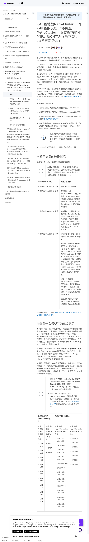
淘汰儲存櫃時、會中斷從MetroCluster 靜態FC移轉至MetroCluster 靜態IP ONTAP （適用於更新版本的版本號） (18, 150)
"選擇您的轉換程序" (51, 119)
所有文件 (5, 10)
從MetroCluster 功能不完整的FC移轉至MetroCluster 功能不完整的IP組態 (19, 111)
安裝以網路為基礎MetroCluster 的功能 (17, 37)
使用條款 (4, 541)
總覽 (11, 95)
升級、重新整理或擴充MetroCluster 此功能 (17, 192)
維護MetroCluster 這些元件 (14, 67)
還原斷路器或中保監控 (17, 125)
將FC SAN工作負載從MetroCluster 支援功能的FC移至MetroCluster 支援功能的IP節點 (18, 170)
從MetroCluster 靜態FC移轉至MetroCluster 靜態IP (15, 72)
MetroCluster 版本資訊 (12, 31)
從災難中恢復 (9, 198)
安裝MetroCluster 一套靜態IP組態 (16, 43)
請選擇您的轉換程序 (14, 78)
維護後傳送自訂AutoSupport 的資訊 (20, 119)
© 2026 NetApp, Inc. (7, 537)
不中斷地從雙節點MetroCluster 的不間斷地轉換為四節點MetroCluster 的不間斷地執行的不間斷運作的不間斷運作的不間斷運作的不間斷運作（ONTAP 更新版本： (18, 135)
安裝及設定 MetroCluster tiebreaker (17, 51)
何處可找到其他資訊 (14, 187)
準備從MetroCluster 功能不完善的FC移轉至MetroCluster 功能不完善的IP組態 (20, 101)
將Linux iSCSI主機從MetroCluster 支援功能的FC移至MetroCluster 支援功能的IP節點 (19, 180)
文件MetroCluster (11, 27)
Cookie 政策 (27, 541)
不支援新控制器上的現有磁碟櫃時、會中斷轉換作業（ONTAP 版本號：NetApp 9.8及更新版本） (18, 161)
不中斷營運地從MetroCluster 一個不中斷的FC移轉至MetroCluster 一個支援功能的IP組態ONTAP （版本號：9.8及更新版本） (18, 86)
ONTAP (13, 10)
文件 (21, 3)
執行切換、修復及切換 (12, 63)
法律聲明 (8, 202)
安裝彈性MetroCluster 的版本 (15, 47)
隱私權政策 (15, 541)
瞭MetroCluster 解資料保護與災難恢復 (17, 57)
